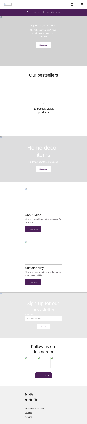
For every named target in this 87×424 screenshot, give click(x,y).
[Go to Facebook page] (30, 400)
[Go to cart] (71, 4)
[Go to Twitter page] (26, 400)
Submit (43, 326)
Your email (29, 314)
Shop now (43, 45)
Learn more (33, 229)
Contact (28, 413)
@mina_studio (43, 375)
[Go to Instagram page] (35, 400)
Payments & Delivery (34, 408)
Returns (28, 417)
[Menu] (82, 4)
